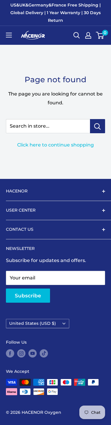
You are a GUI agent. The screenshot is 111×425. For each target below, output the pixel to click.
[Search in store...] (97, 126)
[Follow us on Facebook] (10, 353)
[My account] (88, 35)
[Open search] (76, 35)
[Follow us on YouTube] (32, 353)
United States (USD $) (32, 323)
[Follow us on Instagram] (21, 353)
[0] (100, 35)
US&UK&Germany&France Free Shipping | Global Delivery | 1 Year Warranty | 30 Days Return (55, 12)
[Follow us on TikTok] (44, 353)
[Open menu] (9, 35)
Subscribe (28, 296)
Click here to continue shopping (55, 145)
